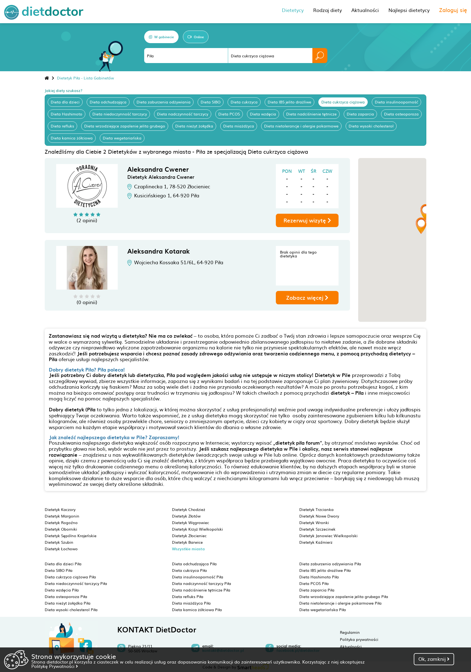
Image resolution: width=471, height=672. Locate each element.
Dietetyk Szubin (59, 542)
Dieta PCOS (229, 114)
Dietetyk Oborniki (61, 529)
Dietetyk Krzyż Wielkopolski (197, 529)
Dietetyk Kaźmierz (316, 542)
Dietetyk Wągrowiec (190, 522)
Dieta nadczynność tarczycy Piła (201, 583)
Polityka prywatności (359, 639)
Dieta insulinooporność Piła (197, 576)
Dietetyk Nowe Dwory (319, 516)
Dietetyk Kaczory (60, 509)
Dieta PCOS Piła (314, 583)
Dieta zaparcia (360, 114)
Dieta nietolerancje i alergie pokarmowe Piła (340, 603)
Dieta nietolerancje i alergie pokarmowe (301, 126)
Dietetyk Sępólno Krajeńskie (70, 535)
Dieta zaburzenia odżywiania (164, 102)
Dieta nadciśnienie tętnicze (311, 114)
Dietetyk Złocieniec (189, 535)
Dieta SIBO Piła (59, 570)
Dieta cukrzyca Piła (189, 570)
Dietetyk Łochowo (61, 548)
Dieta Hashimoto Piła (319, 576)
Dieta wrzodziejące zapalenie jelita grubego (124, 126)
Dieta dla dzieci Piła (63, 563)
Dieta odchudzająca (108, 102)
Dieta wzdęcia (263, 114)
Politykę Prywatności (53, 666)
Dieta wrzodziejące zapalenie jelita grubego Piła (343, 596)
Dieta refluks (62, 126)
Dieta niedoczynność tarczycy (119, 114)
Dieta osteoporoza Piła (66, 596)
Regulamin (350, 632)
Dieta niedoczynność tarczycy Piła (76, 583)
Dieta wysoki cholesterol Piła (71, 609)
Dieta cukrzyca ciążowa (343, 102)
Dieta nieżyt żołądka (194, 126)
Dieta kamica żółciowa (72, 138)
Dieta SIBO (211, 102)
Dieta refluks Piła (187, 596)
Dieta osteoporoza (401, 114)
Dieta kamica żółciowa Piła (197, 609)
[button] (421, 226)
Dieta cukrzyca (244, 102)
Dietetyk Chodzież (188, 509)
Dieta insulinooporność (396, 102)
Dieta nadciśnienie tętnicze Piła (201, 590)
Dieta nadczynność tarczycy (182, 114)
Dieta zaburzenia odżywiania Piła (330, 563)
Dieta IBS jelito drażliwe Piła (325, 570)
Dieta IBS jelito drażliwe (289, 102)
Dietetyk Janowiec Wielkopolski (328, 535)
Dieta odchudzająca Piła (194, 563)
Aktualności (351, 646)
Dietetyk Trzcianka (316, 509)
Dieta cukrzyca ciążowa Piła (70, 576)
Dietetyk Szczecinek (317, 529)
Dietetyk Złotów (186, 516)
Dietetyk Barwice (187, 542)
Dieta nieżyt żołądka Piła (67, 603)
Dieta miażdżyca (238, 126)
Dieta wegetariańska (122, 138)
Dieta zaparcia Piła (316, 590)
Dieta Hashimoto (66, 114)
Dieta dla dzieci (65, 102)
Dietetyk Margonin (62, 516)
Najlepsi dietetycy (409, 10)
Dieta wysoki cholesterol (371, 126)
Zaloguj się (453, 9)
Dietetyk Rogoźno (61, 522)
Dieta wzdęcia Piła (62, 590)
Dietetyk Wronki (314, 522)
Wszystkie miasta (188, 549)
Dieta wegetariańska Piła (322, 609)
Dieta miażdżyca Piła (191, 603)
